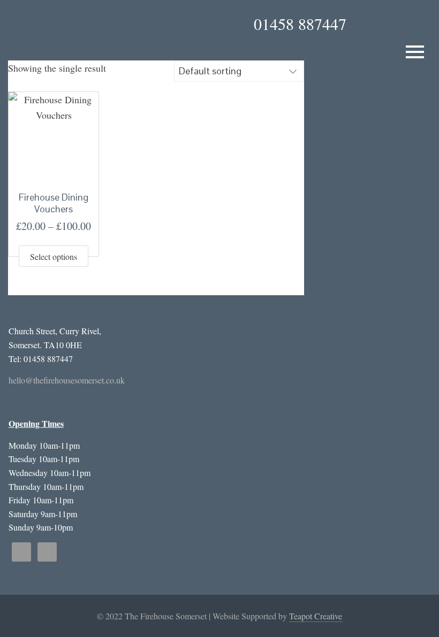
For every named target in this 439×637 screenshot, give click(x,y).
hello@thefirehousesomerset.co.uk (67, 380)
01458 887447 (300, 23)
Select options (53, 256)
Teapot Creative (315, 615)
